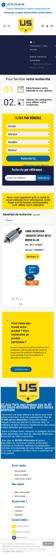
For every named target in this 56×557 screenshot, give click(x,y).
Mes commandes (22, 492)
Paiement (19, 515)
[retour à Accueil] (31, 42)
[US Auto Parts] (26, 26)
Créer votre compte (23, 479)
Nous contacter (23, 532)
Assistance (19, 507)
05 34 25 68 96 (22, 526)
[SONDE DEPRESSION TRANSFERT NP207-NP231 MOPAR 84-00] (13, 235)
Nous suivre (21, 537)
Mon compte (20, 496)
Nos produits (20, 471)
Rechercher (27, 158)
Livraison (18, 511)
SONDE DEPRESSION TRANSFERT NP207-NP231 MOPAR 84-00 (38, 235)
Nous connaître (21, 475)
